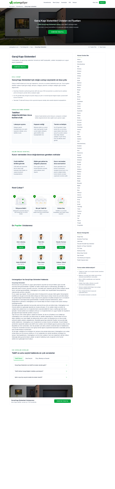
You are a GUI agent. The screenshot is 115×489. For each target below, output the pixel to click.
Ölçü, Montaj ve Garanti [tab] (42, 358)
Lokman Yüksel (61, 262)
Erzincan (79, 120)
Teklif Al (21, 247)
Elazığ (78, 117)
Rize (78, 190)
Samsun (79, 195)
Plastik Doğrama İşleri (82, 260)
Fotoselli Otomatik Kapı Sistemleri (85, 243)
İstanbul (79, 138)
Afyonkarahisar (81, 64)
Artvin (78, 78)
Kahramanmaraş (81, 143)
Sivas (78, 202)
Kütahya (79, 169)
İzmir (78, 141)
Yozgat (79, 223)
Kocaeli (79, 164)
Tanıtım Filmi (93, 47)
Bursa (78, 99)
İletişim (75, 2)
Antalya (79, 75)
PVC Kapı (79, 248)
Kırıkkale (79, 157)
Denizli (79, 108)
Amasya (79, 71)
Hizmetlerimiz (47, 2)
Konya (78, 167)
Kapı (32, 47)
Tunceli (79, 213)
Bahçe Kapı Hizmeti (82, 253)
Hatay (78, 131)
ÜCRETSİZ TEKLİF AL (57, 32)
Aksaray (79, 68)
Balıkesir (79, 82)
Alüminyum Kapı (81, 250)
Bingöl (78, 89)
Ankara (79, 73)
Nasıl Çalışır (56, 2)
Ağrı (78, 66)
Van (78, 218)
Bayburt (79, 85)
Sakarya (79, 192)
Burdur (79, 96)
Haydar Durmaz (61, 242)
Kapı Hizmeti (80, 255)
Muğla (78, 181)
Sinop (78, 199)
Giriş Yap (95, 2)
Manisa (79, 174)
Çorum (79, 106)
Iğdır (78, 134)
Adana (78, 59)
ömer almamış (21, 242)
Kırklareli (79, 160)
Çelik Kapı (79, 241)
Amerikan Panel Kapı (82, 239)
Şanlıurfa (79, 197)
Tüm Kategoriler (24, 47)
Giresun (79, 129)
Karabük (79, 145)
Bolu (78, 94)
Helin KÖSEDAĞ (21, 262)
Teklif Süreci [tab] (18, 358)
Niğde (78, 185)
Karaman (79, 148)
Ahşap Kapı (80, 236)
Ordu (78, 188)
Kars (78, 150)
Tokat (78, 209)
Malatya (79, 171)
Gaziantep (79, 127)
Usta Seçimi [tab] (28, 358)
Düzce (79, 113)
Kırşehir (79, 162)
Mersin (79, 178)
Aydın (78, 80)
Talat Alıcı (41, 242)
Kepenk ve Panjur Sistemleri (84, 246)
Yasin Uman (41, 262)
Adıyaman (79, 61)
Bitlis (78, 92)
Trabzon (79, 211)
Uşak (78, 216)
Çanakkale (80, 101)
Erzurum (79, 122)
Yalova (79, 220)
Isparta (79, 136)
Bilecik (79, 87)
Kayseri (79, 155)
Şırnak (78, 204)
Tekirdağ (79, 206)
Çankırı (79, 103)
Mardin (79, 176)
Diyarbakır (79, 110)
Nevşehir (79, 183)
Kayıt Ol (102, 2)
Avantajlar (64, 2)
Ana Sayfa (12, 6)
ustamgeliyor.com (13, 47)
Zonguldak (80, 225)
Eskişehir (79, 124)
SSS (70, 2)
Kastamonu (80, 153)
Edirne (78, 115)
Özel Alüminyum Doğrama (83, 257)
